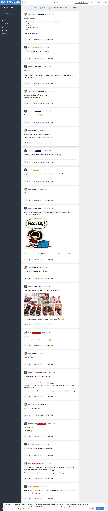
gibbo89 (30, 47)
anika (29, 130)
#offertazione (50, 174)
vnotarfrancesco (33, 14)
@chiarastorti (28, 18)
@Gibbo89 (28, 25)
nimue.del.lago (32, 372)
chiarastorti (31, 66)
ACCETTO (99, 508)
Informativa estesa (28, 509)
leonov (30, 332)
